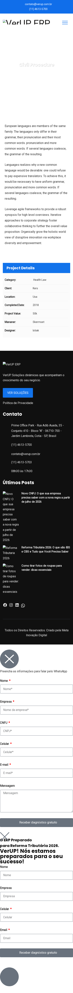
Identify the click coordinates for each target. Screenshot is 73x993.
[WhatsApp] (23, 607)
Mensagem (7, 786)
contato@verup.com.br (38, 4)
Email (4, 930)
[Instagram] (11, 606)
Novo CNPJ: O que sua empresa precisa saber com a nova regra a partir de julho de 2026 (46, 497)
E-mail (4, 764)
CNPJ (4, 722)
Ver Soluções (17, 393)
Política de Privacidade (18, 403)
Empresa (6, 701)
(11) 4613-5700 (38, 9)
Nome (4, 681)
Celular (5, 744)
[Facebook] (5, 606)
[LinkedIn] (17, 606)
